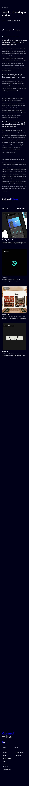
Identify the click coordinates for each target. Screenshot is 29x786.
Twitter (7, 30)
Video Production (7, 758)
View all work (20, 208)
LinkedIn (18, 30)
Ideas (4, 761)
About (5, 752)
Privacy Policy (6, 769)
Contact (5, 766)
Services (5, 764)
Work (4, 755)
